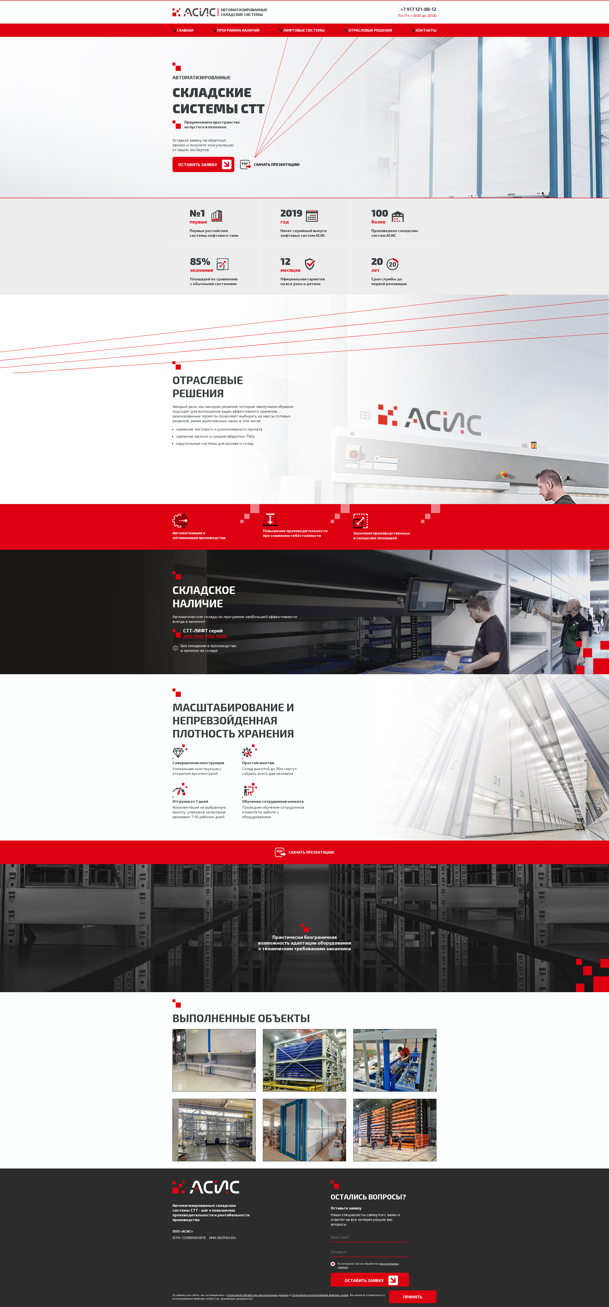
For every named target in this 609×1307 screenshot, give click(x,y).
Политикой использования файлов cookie (320, 1295)
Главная (185, 30)
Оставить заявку (197, 164)
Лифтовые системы (304, 30)
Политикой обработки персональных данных (258, 1295)
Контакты (426, 30)
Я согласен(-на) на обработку (368, 1265)
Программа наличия (238, 30)
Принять (412, 1296)
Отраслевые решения (370, 30)
